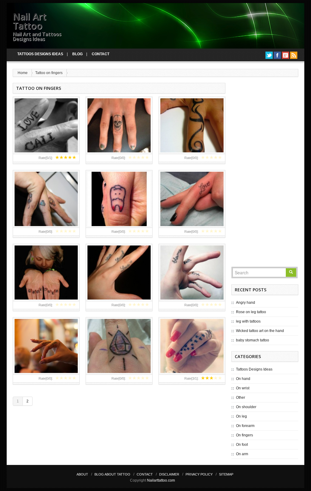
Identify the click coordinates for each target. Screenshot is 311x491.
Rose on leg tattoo (251, 312)
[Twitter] (269, 55)
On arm (242, 454)
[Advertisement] (265, 174)
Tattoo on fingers (49, 73)
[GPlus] (285, 55)
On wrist (242, 388)
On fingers (244, 435)
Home (23, 73)
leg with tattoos (248, 321)
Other (240, 397)
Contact (100, 54)
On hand (243, 379)
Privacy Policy (199, 474)
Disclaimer (169, 474)
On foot (242, 444)
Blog (77, 54)
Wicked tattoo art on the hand (260, 331)
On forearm (245, 426)
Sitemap (226, 474)
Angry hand (245, 302)
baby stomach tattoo (252, 340)
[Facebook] (277, 55)
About (82, 474)
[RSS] (293, 55)
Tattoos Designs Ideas (40, 54)
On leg (241, 416)
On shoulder (246, 407)
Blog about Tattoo (112, 474)
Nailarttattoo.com (161, 480)
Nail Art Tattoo (29, 21)
